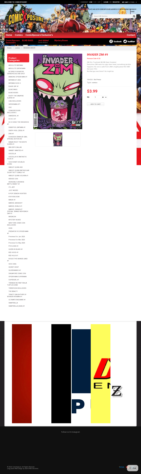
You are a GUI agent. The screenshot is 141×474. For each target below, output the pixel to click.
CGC (10, 107)
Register (116, 2)
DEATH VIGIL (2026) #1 (17, 130)
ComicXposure (16, 467)
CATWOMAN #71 (14, 104)
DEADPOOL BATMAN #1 (17, 127)
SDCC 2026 (12, 264)
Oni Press (97, 79)
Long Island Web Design (14, 468)
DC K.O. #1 (12, 119)
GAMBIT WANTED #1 (16, 150)
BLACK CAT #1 (14, 86)
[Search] (134, 16)
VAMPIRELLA (13, 303)
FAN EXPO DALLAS (15, 147)
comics (17, 48)
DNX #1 (11, 134)
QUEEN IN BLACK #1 (16, 249)
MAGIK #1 (12, 200)
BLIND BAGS (13, 89)
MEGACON (12, 217)
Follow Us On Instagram (70, 432)
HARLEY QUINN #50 (15, 167)
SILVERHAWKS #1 (15, 270)
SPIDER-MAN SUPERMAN (18, 277)
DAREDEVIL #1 (14, 116)
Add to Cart (96, 104)
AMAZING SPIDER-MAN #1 (18, 77)
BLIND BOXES (13, 93)
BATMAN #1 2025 (15, 80)
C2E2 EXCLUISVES (15, 101)
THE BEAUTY (13, 291)
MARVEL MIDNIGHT (15, 203)
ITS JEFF (12, 187)
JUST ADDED (13, 190)
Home (9, 35)
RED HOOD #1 (13, 252)
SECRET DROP (14, 267)
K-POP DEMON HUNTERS (18, 193)
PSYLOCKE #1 (13, 246)
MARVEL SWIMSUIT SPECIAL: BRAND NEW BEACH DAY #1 (17, 211)
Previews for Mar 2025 (17, 240)
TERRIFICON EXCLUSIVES (17, 288)
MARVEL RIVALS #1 (15, 206)
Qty (88, 97)
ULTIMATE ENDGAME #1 (17, 300)
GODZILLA (12, 154)
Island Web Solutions (31, 468)
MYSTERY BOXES (15, 220)
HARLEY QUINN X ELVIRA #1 (18, 176)
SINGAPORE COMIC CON (17, 273)
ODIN (10, 228)
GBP (98, 2)
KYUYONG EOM (14, 197)
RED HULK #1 (13, 255)
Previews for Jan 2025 (17, 236)
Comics (19, 35)
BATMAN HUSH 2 (15, 83)
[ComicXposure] (25, 18)
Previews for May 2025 (17, 243)
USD (90, 2)
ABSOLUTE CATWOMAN (17, 68)
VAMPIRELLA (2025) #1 (17, 306)
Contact (131, 35)
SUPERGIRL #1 (14, 280)
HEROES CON (13, 179)
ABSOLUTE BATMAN (16, 65)
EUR (94, 2)
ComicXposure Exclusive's (39, 35)
